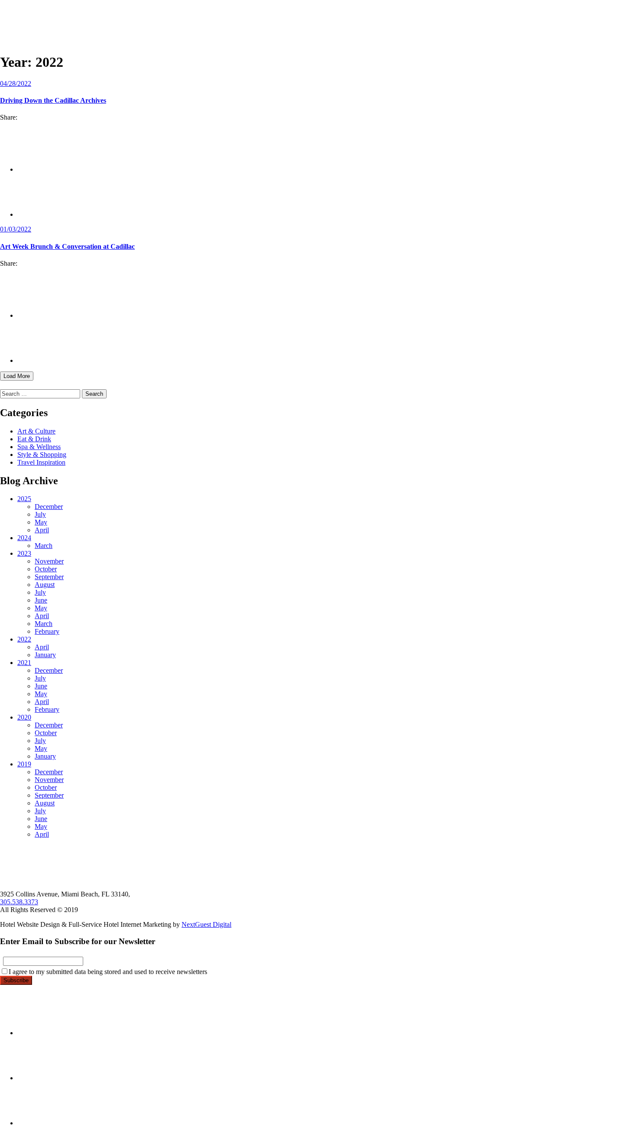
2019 (24, 764)
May (41, 522)
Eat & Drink (34, 439)
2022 (24, 639)
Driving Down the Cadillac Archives (53, 100)
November (49, 561)
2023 (24, 553)
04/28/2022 (15, 83)
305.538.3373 (19, 902)
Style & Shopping (41, 454)
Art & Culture (36, 431)
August (45, 584)
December (49, 506)
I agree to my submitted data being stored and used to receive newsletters (108, 971)
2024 (24, 537)
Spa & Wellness (39, 446)
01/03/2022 (15, 229)
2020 (24, 717)
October (46, 569)
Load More (16, 376)
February (47, 631)
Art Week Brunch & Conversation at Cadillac (67, 246)
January (45, 654)
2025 (24, 498)
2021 (24, 662)
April (42, 530)
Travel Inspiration (41, 462)
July (40, 514)
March (43, 545)
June (41, 600)
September (49, 576)
